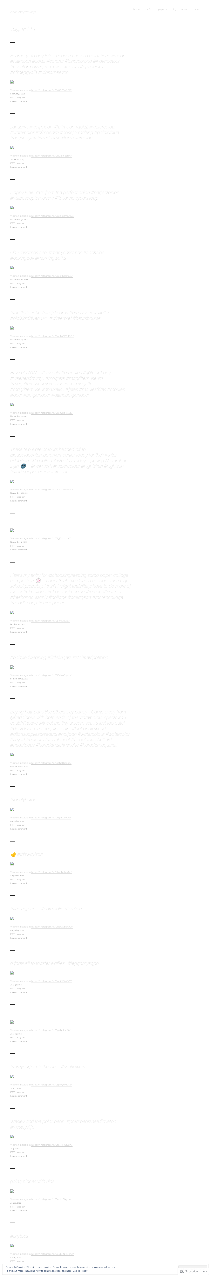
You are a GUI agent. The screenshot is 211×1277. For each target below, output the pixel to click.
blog (174, 9)
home (136, 9)
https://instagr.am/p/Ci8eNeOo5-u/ (51, 675)
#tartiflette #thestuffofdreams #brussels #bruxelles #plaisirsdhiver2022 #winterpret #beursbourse (60, 315)
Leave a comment (18, 101)
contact (197, 9)
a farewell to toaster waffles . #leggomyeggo (54, 963)
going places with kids (32, 1181)
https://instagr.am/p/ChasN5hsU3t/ (51, 872)
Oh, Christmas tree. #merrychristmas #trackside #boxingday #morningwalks (57, 255)
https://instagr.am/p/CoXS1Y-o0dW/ (51, 90)
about (185, 9)
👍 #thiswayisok (26, 854)
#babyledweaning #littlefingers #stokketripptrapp (59, 657)
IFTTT (12, 98)
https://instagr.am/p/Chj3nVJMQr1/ (51, 817)
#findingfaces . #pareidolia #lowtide (46, 908)
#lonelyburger (24, 799)
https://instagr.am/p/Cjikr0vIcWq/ (50, 620)
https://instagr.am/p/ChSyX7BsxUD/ (52, 926)
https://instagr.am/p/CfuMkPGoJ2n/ (52, 1144)
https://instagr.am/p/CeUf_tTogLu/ (51, 1199)
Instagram (20, 98)
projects (162, 9)
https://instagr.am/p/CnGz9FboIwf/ (51, 155)
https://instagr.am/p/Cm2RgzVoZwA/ (52, 215)
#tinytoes (19, 1236)
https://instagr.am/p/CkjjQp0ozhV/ (51, 538)
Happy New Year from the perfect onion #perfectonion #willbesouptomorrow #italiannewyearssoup (64, 195)
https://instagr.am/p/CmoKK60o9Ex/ (52, 275)
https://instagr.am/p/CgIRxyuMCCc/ (51, 1084)
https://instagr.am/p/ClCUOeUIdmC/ (52, 489)
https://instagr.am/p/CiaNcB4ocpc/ (51, 762)
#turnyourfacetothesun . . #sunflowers (47, 1066)
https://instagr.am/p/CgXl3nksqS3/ (51, 1030)
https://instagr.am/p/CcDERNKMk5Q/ (52, 1253)
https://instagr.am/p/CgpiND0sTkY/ (51, 981)
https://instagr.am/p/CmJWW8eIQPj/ (52, 336)
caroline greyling (23, 12)
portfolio (148, 9)
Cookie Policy (80, 1270)
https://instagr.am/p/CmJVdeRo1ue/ (52, 412)
